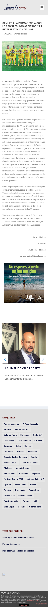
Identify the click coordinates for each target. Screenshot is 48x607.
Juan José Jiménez (30, 463)
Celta (18, 446)
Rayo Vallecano (25, 496)
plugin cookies (41, 604)
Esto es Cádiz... (11, 463)
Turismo (26, 501)
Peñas (33, 485)
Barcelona (24, 435)
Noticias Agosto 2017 (13, 479)
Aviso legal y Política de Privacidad (18, 537)
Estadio (34, 457)
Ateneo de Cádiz (22, 429)
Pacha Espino (21, 485)
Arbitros (7, 429)
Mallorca (8, 468)
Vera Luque (9, 507)
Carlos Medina (24, 440)
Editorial (21, 452)
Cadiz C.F (37, 435)
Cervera (27, 446)
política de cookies (33, 601)
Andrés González (11, 424)
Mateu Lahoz (9, 474)
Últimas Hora (35, 507)
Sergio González (11, 501)
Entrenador (33, 452)
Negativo (36, 474)
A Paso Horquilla (30, 424)
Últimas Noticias (20, 34)
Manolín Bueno (22, 468)
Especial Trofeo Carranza (15, 457)
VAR (35, 501)
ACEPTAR (24, 605)
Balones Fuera (10, 435)
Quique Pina (9, 496)
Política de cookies (11, 544)
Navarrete (23, 474)
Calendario (9, 440)
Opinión (7, 485)
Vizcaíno (21, 507)
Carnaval (38, 440)
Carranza (8, 446)
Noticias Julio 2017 (35, 479)
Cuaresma (8, 452)
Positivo (7, 490)
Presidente (20, 490)
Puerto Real (34, 490)
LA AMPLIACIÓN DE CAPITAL (23, 368)
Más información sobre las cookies (18, 551)
